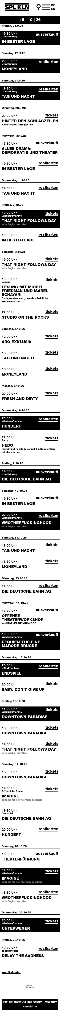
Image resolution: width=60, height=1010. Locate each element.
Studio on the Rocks (25, 318)
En (53, 9)
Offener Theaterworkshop (22, 618)
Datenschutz (17, 1002)
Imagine (10, 796)
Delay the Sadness (23, 956)
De (53, 5)
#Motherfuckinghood (27, 523)
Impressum (34, 1002)
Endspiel (11, 674)
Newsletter (30, 1006)
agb (5, 1002)
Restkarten (48, 62)
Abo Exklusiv (16, 342)
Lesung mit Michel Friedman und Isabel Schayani (25, 291)
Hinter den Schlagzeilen (30, 121)
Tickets (51, 115)
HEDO (7, 446)
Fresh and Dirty (20, 399)
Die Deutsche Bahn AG (26, 479)
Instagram (50, 1002)
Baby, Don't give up (23, 690)
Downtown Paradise (24, 717)
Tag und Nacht (18, 97)
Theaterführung (21, 859)
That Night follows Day (29, 221)
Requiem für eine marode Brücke (21, 644)
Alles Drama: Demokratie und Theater (30, 151)
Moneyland (14, 69)
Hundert (11, 426)
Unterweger (16, 929)
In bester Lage (18, 42)
